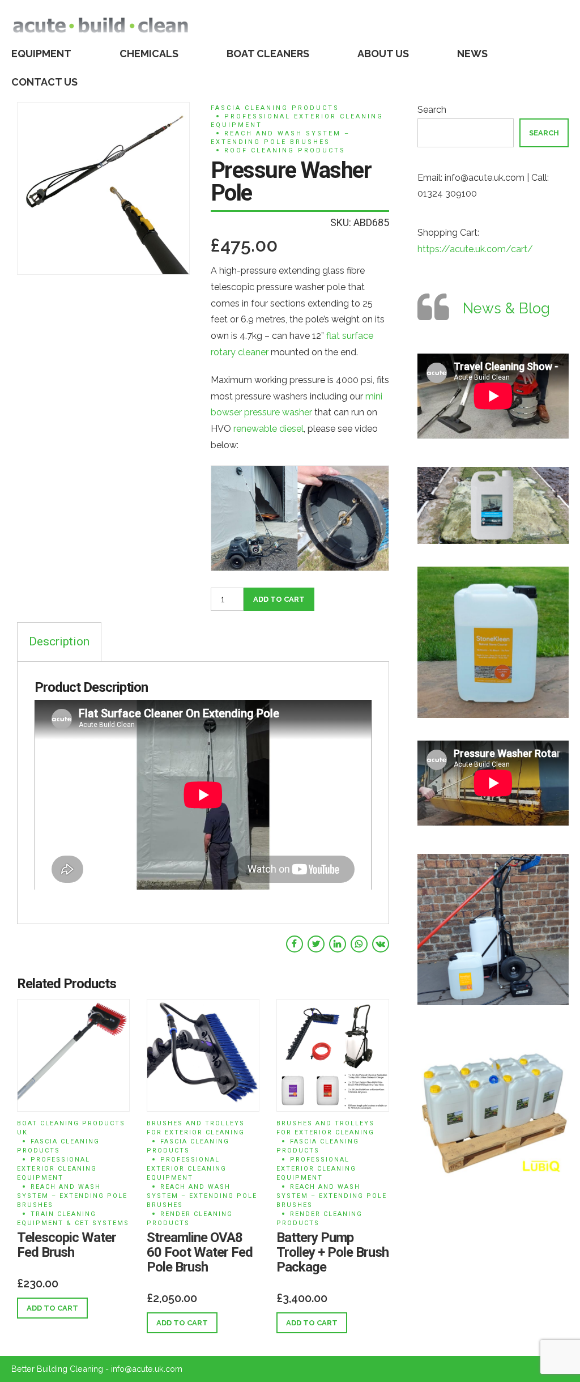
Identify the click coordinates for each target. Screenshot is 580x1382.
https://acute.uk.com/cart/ (475, 249)
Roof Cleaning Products (285, 150)
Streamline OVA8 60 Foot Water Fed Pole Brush (200, 1252)
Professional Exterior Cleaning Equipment (297, 121)
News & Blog (506, 308)
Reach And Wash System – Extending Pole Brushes (280, 138)
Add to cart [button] (52, 1308)
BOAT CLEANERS (268, 53)
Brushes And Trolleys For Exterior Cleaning (196, 1128)
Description (59, 641)
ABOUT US (383, 53)
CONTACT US (44, 82)
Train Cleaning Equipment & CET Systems (73, 1218)
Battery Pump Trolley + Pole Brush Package (332, 1252)
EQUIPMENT (41, 53)
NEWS (472, 53)
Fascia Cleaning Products (275, 108)
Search (431, 109)
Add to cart (279, 599)
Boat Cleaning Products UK (71, 1128)
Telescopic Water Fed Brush (66, 1245)
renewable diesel (268, 428)
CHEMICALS (149, 53)
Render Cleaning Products (190, 1218)
